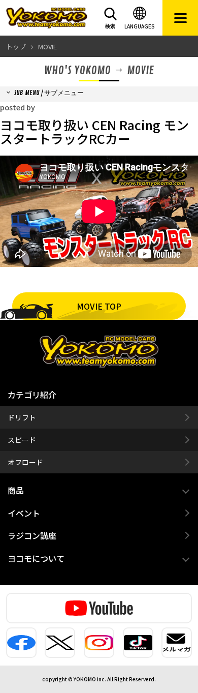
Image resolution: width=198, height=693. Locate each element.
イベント (24, 513)
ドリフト (22, 417)
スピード (22, 440)
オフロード (25, 462)
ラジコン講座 (32, 535)
